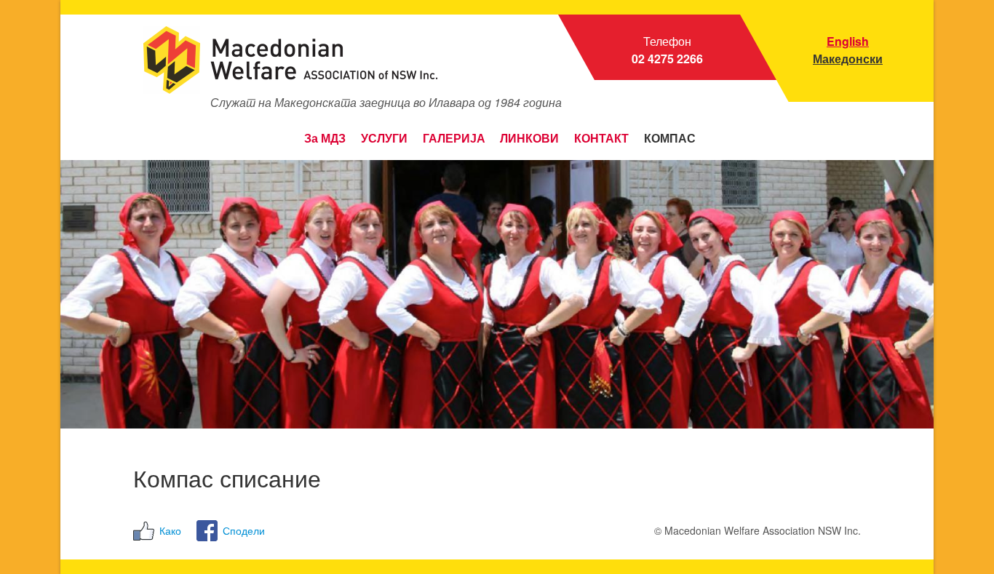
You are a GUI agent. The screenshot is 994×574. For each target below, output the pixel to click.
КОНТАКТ (601, 138)
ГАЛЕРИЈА (454, 138)
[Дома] (286, 60)
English (848, 41)
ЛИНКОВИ (529, 138)
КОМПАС (670, 138)
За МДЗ (325, 138)
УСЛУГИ (384, 138)
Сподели (244, 530)
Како (170, 530)
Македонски (848, 58)
